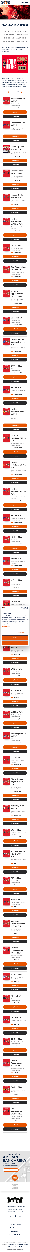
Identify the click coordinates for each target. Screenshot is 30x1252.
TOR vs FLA (16, 899)
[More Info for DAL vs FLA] (6, 760)
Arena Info (15, 1231)
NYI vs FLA (16, 690)
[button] (28, 1184)
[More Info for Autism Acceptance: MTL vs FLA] (6, 1062)
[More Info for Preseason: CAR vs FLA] (6, 100)
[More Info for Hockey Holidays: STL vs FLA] (6, 491)
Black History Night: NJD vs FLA (17, 782)
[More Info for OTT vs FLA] (6, 368)
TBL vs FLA (16, 387)
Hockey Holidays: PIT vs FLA (18, 438)
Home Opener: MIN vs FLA (17, 148)
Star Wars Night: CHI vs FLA (18, 268)
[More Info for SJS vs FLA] (6, 832)
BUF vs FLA (16, 558)
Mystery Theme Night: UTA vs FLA (18, 854)
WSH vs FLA (16, 712)
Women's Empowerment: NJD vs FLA (18, 924)
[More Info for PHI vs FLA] (6, 998)
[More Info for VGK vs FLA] (6, 604)
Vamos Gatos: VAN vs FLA (17, 172)
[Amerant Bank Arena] (5, 4)
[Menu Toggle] (26, 3)
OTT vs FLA (16, 366)
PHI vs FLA (16, 996)
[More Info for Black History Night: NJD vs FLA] (6, 781)
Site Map (20, 1244)
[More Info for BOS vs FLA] (6, 1089)
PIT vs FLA (16, 878)
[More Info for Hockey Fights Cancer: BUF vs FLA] (6, 341)
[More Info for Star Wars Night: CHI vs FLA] (6, 269)
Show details (21, 632)
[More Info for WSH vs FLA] (6, 714)
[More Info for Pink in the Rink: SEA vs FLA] (6, 197)
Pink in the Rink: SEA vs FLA (18, 196)
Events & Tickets (15, 1224)
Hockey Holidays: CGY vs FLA (18, 465)
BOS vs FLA (16, 1087)
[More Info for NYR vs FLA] (6, 976)
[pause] (28, 7)
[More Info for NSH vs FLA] (6, 539)
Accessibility (18, 1247)
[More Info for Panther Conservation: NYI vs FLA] (6, 950)
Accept (15, 637)
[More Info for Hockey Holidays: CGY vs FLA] (6, 464)
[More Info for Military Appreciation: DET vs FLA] (6, 293)
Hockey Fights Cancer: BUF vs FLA (18, 342)
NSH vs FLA (16, 537)
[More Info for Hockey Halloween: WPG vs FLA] (6, 221)
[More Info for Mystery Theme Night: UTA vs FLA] (6, 853)
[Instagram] (20, 1216)
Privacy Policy (12, 1244)
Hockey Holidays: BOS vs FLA (17, 411)
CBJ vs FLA (16, 1017)
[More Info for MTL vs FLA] (6, 582)
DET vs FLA (16, 245)
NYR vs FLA (16, 974)
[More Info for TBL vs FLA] (6, 389)
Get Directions (10, 1170)
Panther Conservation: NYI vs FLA (17, 950)
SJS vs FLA (16, 830)
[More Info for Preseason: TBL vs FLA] (6, 124)
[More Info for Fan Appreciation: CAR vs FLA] (6, 1111)
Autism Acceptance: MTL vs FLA (16, 1063)
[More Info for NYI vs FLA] (6, 692)
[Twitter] (10, 1216)
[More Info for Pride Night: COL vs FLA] (6, 735)
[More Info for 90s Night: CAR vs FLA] (6, 647)
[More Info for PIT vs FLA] (6, 880)
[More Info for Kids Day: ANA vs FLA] (6, 808)
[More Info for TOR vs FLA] (6, 901)
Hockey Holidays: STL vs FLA (18, 491)
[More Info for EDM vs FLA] (6, 320)
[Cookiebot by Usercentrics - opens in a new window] (21, 608)
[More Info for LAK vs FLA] (6, 671)
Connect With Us (15, 1235)
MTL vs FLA (16, 580)
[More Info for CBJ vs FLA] (6, 1019)
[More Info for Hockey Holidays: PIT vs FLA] (6, 438)
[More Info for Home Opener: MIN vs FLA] (6, 149)
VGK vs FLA (16, 601)
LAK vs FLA (16, 669)
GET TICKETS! (15, 91)
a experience (15, 1249)
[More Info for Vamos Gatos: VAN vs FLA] (6, 173)
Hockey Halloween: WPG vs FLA (16, 221)
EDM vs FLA (16, 318)
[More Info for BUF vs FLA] (6, 561)
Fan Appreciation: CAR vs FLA (17, 1111)
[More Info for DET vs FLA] (6, 247)
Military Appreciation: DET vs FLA (17, 294)
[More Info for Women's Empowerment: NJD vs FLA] (6, 923)
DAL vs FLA (16, 757)
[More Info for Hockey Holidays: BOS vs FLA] (6, 411)
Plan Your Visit (15, 1228)
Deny (15, 643)
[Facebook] (15, 1216)
